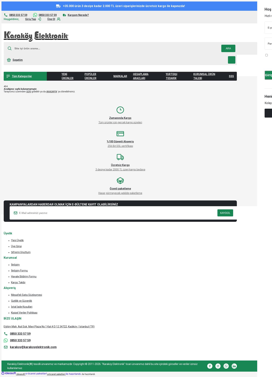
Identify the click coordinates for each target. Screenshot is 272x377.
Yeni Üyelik (17, 240)
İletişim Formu (19, 270)
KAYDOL (225, 212)
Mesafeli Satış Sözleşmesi (26, 294)
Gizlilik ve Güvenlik (21, 300)
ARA (228, 48)
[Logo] (36, 36)
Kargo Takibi (18, 282)
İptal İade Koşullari (21, 306)
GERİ (28, 91)
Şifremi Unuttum (21, 252)
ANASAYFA (51, 91)
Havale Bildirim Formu (23, 276)
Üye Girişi (16, 246)
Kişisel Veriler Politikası (24, 312)
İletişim (15, 264)
